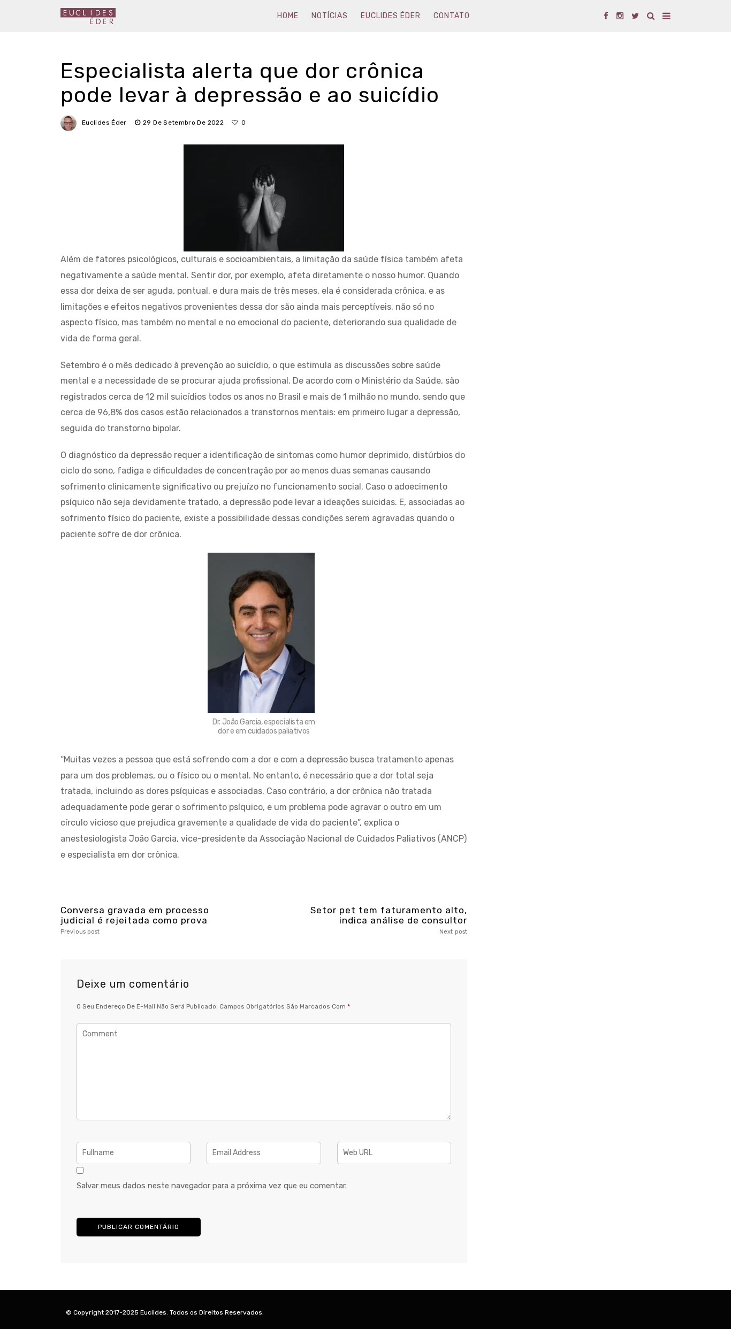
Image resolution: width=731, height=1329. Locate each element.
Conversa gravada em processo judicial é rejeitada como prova (134, 920)
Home (288, 15)
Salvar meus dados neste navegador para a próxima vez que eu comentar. (212, 1185)
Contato (451, 15)
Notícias (329, 15)
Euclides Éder (391, 15)
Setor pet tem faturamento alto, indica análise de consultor (388, 920)
